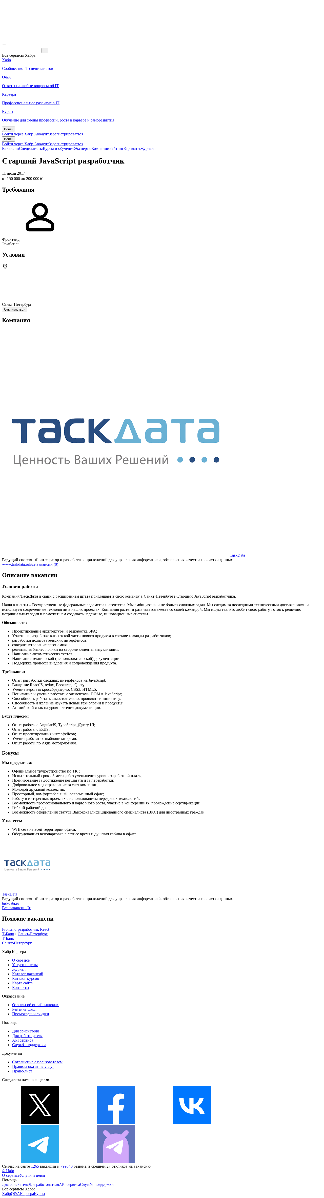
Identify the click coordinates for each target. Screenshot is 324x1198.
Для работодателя (27, 1035)
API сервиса (22, 1040)
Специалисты (31, 148)
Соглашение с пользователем (37, 1062)
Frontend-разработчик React (25, 929)
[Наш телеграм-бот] (116, 1162)
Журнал (147, 148)
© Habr (8, 1171)
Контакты (20, 987)
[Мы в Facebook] (116, 1123)
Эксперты (82, 148)
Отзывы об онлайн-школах (35, 1005)
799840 (66, 1166)
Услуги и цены (25, 965)
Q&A (15, 1193)
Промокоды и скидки (30, 1014)
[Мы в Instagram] (268, 1123)
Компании (100, 148)
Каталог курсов (25, 978)
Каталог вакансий (27, 974)
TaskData (237, 555)
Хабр (6, 1193)
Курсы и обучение (58, 148)
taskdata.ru (10, 903)
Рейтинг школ (24, 1009)
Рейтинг (116, 148)
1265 (35, 1166)
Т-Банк (8, 934)
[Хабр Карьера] (22, 50)
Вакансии (10, 148)
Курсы (39, 1193)
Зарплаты (132, 148)
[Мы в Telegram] (40, 1162)
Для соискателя (25, 1031)
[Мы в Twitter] (40, 1123)
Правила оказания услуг (33, 1066)
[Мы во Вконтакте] (192, 1123)
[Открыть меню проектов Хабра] (4, 44)
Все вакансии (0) (43, 564)
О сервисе (21, 960)
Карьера (27, 1193)
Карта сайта (22, 983)
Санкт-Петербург (33, 934)
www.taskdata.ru (15, 564)
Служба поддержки (29, 1045)
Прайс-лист (22, 1071)
